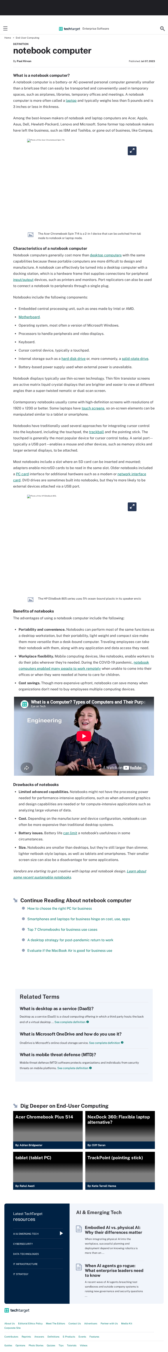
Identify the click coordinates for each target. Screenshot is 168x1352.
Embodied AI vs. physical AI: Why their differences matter (113, 1230)
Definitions (53, 1336)
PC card (22, 474)
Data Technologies (26, 1254)
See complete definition (70, 1022)
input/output (23, 280)
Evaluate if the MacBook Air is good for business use (69, 950)
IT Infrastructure (25, 1264)
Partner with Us (109, 1323)
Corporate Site (12, 1328)
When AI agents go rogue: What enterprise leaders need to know (114, 1270)
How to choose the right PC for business (59, 908)
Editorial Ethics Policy (30, 1323)
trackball (96, 432)
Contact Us (74, 1323)
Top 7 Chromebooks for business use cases (62, 929)
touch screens (93, 408)
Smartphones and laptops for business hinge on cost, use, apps (78, 919)
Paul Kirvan (24, 61)
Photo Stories (36, 1345)
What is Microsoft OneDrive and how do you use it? (70, 1034)
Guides (8, 1345)
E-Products (69, 1336)
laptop (71, 100)
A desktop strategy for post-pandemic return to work (70, 940)
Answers (39, 1336)
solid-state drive (135, 359)
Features (94, 1336)
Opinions (20, 1345)
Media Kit (126, 1323)
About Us (9, 1323)
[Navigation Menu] (5, 28)
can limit (70, 833)
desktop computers (106, 255)
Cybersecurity (23, 1244)
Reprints (26, 1336)
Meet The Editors (55, 1323)
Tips (61, 1345)
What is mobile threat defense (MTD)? (58, 1054)
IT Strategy (20, 1274)
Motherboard (29, 317)
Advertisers (90, 1323)
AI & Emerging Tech (25, 1233)
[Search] (162, 28)
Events (82, 1336)
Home (7, 37)
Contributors (11, 1336)
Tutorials (72, 1345)
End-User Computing (27, 37)
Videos (84, 1345)
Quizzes (51, 1345)
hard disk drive (73, 359)
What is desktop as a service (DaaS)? (57, 1008)
